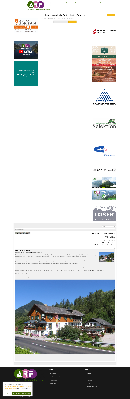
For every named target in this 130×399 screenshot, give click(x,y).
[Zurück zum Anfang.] (114, 248)
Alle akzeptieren (26, 393)
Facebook (89, 377)
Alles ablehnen (16, 393)
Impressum (89, 390)
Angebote (53, 373)
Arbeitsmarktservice (56, 377)
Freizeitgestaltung (88, 270)
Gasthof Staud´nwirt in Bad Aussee (107, 244)
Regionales (76, 2)
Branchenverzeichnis (87, 2)
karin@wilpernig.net (110, 242)
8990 (114, 237)
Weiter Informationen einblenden (40, 248)
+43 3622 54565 (111, 240)
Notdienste (54, 380)
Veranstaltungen (98, 2)
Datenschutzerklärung (92, 386)
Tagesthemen (68, 2)
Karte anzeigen (109, 248)
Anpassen (8, 393)
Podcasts (53, 383)
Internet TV (59, 2)
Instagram (89, 380)
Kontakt (89, 383)
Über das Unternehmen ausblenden (23, 248)
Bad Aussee (110, 237)
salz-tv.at (89, 373)
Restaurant (59, 267)
